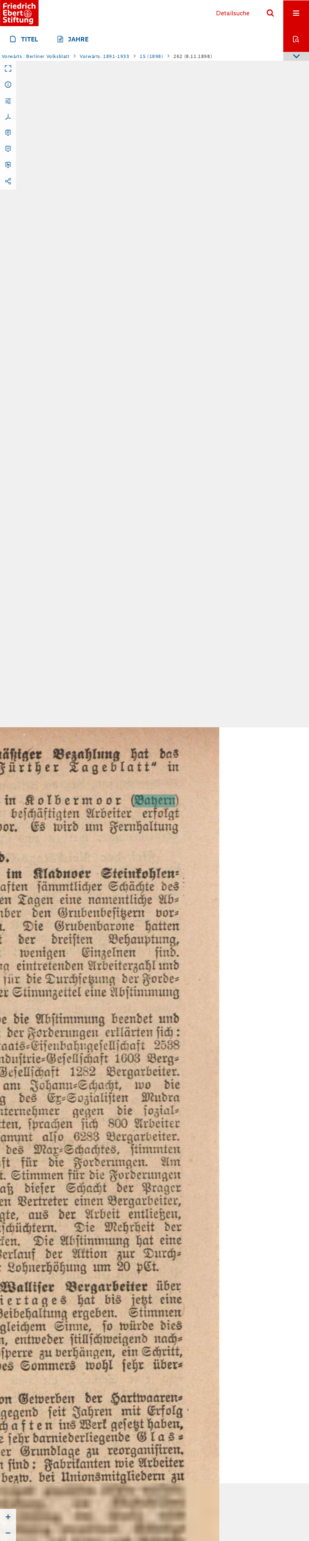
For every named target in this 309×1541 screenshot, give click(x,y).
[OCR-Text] (8, 133)
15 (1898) (151, 56)
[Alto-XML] (8, 149)
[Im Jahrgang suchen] (296, 39)
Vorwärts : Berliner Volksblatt (36, 56)
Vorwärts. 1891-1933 (104, 56)
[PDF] (8, 117)
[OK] (270, 13)
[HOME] (19, 13)
